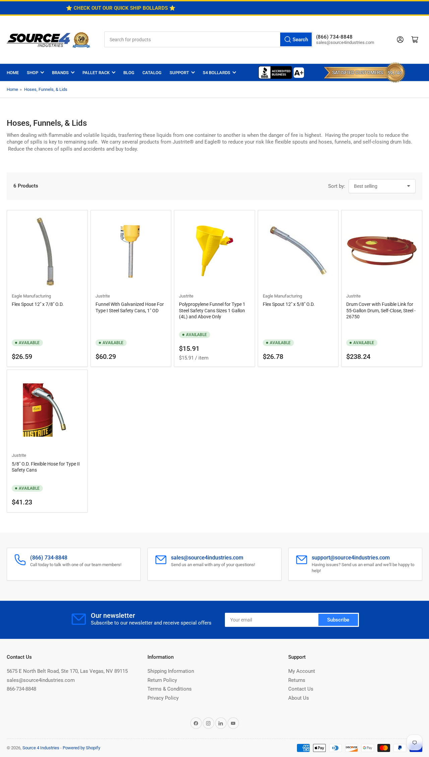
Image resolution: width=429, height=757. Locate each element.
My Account (301, 671)
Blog (128, 72)
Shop (32, 72)
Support (179, 72)
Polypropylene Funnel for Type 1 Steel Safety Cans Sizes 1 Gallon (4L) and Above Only (212, 310)
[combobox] (208, 39)
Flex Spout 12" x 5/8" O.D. (289, 304)
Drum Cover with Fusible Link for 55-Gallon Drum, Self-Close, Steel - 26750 (381, 310)
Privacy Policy (163, 698)
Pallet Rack (96, 72)
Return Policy (162, 680)
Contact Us (300, 689)
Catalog (152, 72)
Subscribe (338, 620)
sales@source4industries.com (41, 680)
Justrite (103, 296)
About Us (298, 698)
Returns (296, 680)
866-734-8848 (21, 689)
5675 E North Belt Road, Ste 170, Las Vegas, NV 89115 (67, 671)
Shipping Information (170, 671)
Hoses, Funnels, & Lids (45, 89)
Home (13, 72)
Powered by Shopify (81, 747)
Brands (60, 72)
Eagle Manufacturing (31, 296)
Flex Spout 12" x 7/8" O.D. (38, 304)
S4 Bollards (216, 72)
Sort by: (336, 186)
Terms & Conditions (169, 689)
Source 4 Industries (40, 747)
